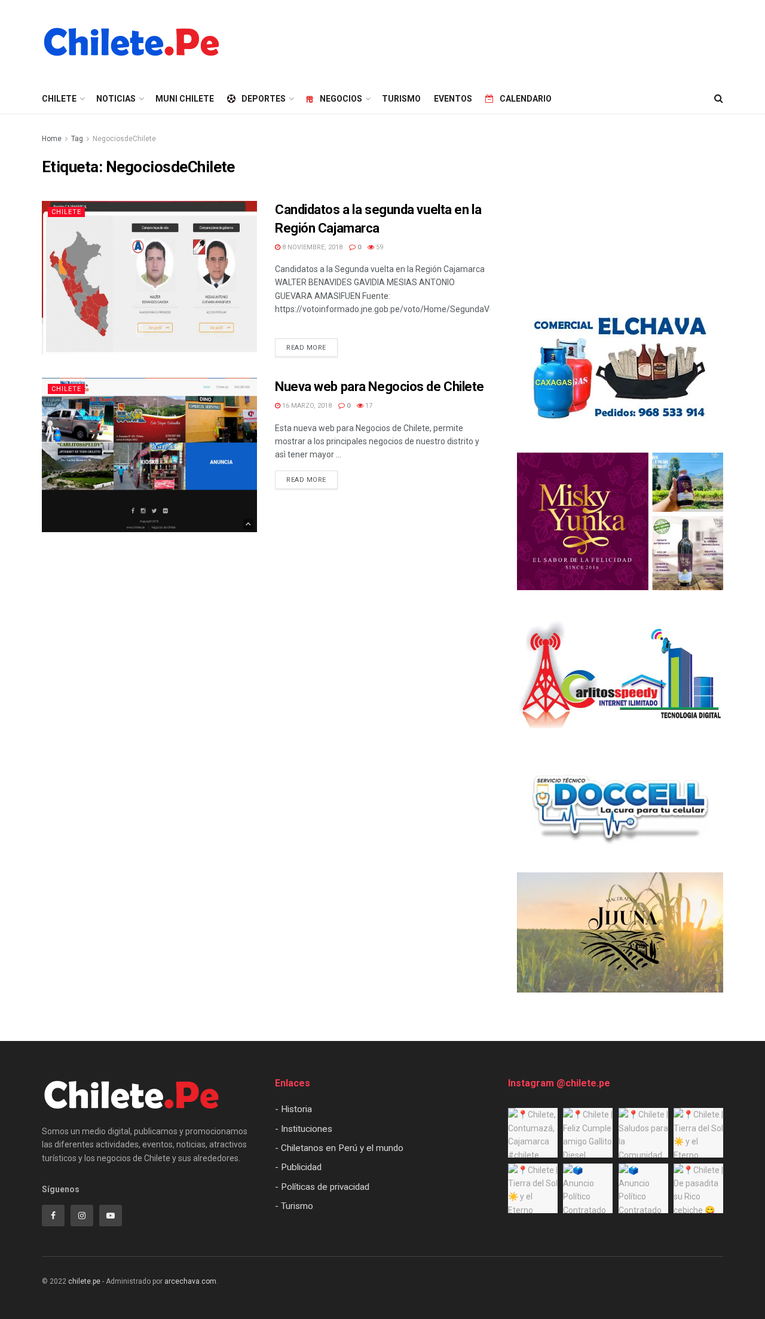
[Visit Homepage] (131, 42)
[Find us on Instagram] (82, 1215)
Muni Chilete (184, 98)
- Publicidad (298, 1167)
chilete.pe (84, 1281)
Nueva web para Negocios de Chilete (379, 386)
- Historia (293, 1109)
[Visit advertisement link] (620, 369)
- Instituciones (303, 1128)
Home (52, 139)
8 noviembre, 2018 (311, 247)
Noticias (116, 98)
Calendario (526, 98)
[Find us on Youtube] (110, 1215)
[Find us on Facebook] (53, 1215)
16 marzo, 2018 (306, 406)
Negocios (341, 98)
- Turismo (294, 1206)
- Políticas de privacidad (322, 1186)
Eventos (453, 98)
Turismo (401, 98)
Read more (312, 345)
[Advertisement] (505, 40)
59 (378, 247)
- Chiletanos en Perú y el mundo (339, 1148)
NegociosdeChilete (124, 139)
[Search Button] (718, 99)
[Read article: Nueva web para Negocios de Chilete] (149, 455)
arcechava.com (190, 1281)
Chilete (66, 212)
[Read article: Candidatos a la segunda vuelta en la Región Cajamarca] (149, 278)
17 (367, 406)
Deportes (263, 98)
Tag (77, 139)
